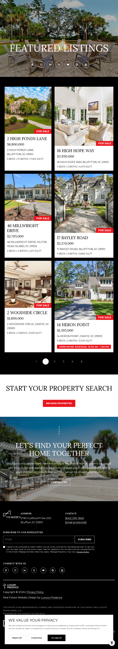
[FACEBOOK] (32, 64)
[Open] (28, 110)
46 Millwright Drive (22, 228)
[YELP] (59, 64)
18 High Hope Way (75, 150)
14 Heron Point (73, 324)
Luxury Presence (51, 597)
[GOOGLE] (76, 64)
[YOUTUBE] (68, 64)
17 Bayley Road (72, 237)
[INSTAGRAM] (41, 64)
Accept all (56, 638)
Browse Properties (59, 403)
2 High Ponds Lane (27, 138)
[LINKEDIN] (50, 64)
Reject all (17, 638)
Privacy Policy (83, 552)
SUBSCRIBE (84, 539)
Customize (36, 638)
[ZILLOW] (85, 64)
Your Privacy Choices (59, 645)
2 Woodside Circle (27, 312)
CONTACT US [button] (59, 482)
